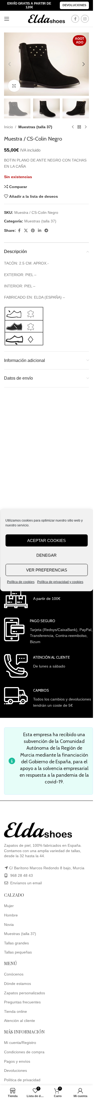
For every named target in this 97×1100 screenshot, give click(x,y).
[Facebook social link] (75, 19)
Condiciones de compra (24, 1052)
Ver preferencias (46, 569)
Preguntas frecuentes (22, 1002)
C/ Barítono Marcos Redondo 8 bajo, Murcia (46, 868)
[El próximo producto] (85, 127)
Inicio (8, 127)
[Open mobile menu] (6, 18)
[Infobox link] (32, 597)
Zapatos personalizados (24, 993)
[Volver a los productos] (79, 127)
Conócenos (13, 974)
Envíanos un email (25, 883)
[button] (9, 64)
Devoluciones (74, 5)
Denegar (46, 555)
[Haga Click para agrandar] (14, 86)
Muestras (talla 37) (35, 127)
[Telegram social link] (46, 230)
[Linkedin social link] (39, 230)
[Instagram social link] (85, 19)
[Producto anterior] (73, 127)
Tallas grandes (16, 943)
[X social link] (25, 230)
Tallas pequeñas (18, 952)
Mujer (9, 906)
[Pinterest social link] (32, 230)
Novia (9, 924)
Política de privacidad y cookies (60, 582)
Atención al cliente (19, 1020)
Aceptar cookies (46, 540)
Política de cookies (20, 582)
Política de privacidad (22, 1080)
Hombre (11, 915)
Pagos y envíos (17, 1061)
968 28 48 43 (21, 875)
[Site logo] (46, 18)
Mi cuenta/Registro (20, 1042)
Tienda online (15, 1011)
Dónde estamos (17, 983)
